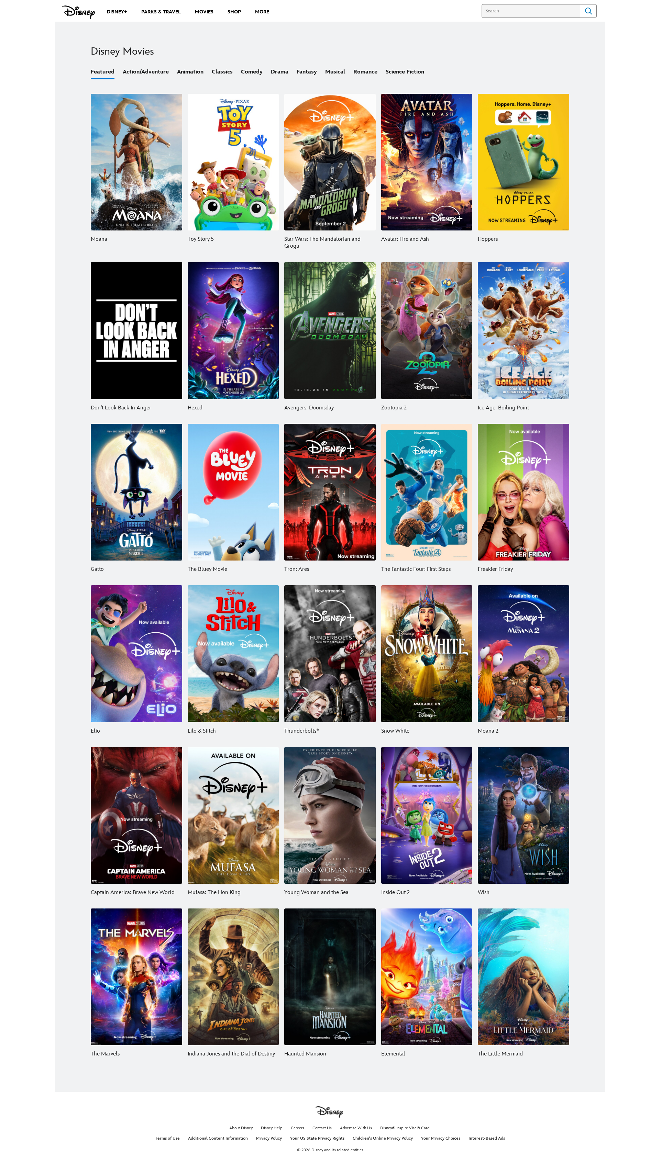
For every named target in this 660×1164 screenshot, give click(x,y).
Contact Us (322, 1128)
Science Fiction (405, 72)
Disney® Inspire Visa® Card (405, 1128)
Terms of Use (167, 1138)
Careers (297, 1128)
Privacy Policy (269, 1138)
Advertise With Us (356, 1128)
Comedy (252, 72)
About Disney (241, 1128)
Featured (102, 72)
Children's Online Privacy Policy (383, 1138)
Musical (335, 72)
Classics (222, 72)
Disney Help (272, 1128)
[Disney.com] (78, 12)
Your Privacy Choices (440, 1138)
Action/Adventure (146, 72)
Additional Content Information (218, 1138)
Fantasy (307, 72)
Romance (365, 72)
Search (588, 11)
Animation (190, 72)
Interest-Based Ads (487, 1138)
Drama (279, 72)
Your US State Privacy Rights (317, 1138)
